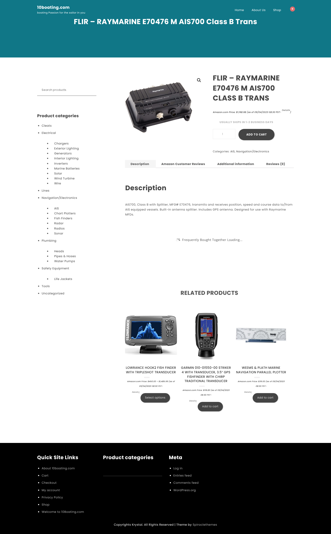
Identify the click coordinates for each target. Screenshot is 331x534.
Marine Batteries (67, 168)
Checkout (49, 483)
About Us (259, 10)
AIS (56, 208)
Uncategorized (53, 293)
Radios (59, 228)
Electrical (49, 133)
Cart (45, 475)
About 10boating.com (58, 468)
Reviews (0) (275, 164)
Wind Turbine (64, 178)
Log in (178, 468)
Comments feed (186, 483)
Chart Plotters (65, 213)
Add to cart (256, 134)
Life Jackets (63, 279)
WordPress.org (184, 490)
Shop (277, 10)
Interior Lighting (66, 158)
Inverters (61, 163)
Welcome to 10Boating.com (63, 512)
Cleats (47, 126)
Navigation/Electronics (59, 198)
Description (140, 164)
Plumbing (49, 240)
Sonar (58, 233)
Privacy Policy (52, 497)
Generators (63, 153)
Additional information (235, 164)
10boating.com (53, 8)
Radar (59, 223)
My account (51, 490)
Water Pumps (64, 261)
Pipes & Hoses (65, 256)
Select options (155, 398)
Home (239, 10)
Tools (46, 286)
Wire (57, 183)
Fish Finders (63, 218)
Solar (58, 173)
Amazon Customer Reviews (183, 164)
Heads (59, 251)
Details (286, 110)
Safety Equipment (55, 268)
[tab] (140, 164)
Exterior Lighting (66, 148)
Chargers (61, 143)
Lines (45, 190)
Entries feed (182, 475)
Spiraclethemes (205, 525)
